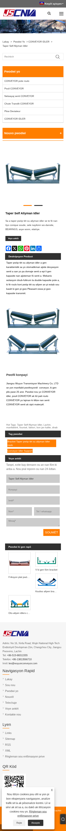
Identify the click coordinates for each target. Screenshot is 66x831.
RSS (8, 744)
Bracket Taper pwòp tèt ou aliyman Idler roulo (28, 443)
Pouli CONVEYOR (14, 88)
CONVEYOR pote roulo (16, 81)
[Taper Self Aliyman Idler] (33, 174)
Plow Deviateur (12, 111)
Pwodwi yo (19, 41)
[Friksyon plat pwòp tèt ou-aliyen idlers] (19, 562)
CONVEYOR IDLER (38, 41)
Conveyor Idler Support (19, 450)
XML (8, 750)
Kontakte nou (13, 714)
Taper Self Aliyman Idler (15, 46)
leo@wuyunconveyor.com (23, 663)
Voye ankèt (13, 238)
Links (8, 733)
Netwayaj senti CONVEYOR (19, 96)
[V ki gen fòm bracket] (46, 559)
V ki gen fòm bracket (46, 569)
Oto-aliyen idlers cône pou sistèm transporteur (20, 613)
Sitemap (10, 738)
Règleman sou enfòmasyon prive (25, 756)
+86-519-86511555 (17, 655)
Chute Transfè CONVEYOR (19, 103)
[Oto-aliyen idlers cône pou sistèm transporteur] (19, 602)
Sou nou (10, 685)
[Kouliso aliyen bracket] (46, 580)
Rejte (19, 822)
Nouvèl (9, 696)
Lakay (6, 41)
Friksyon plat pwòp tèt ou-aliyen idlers (20, 577)
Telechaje (11, 702)
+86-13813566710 (22, 659)
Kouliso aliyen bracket (47, 591)
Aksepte (35, 822)
